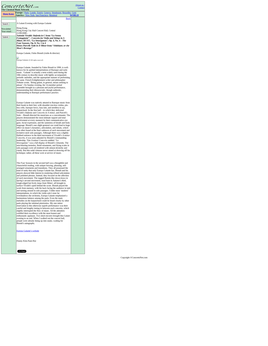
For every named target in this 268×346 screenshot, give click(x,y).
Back (68, 18)
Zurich (40, 12)
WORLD (74, 15)
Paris (26, 12)
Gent (74, 12)
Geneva (47, 12)
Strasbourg (56, 12)
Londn (33, 12)
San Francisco (42, 15)
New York (29, 15)
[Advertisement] (9, 303)
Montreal (53, 15)
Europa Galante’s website (28, 231)
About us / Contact (80, 6)
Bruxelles (66, 12)
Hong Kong (8, 14)
